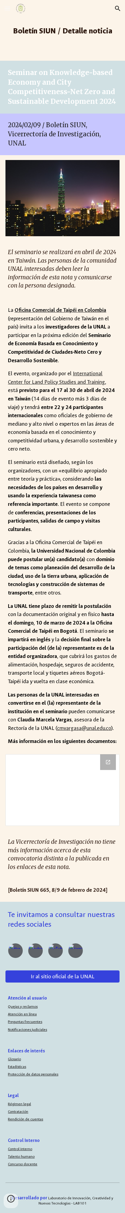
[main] (62, 30)
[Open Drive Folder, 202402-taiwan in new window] (108, 762)
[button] (7, 8)
